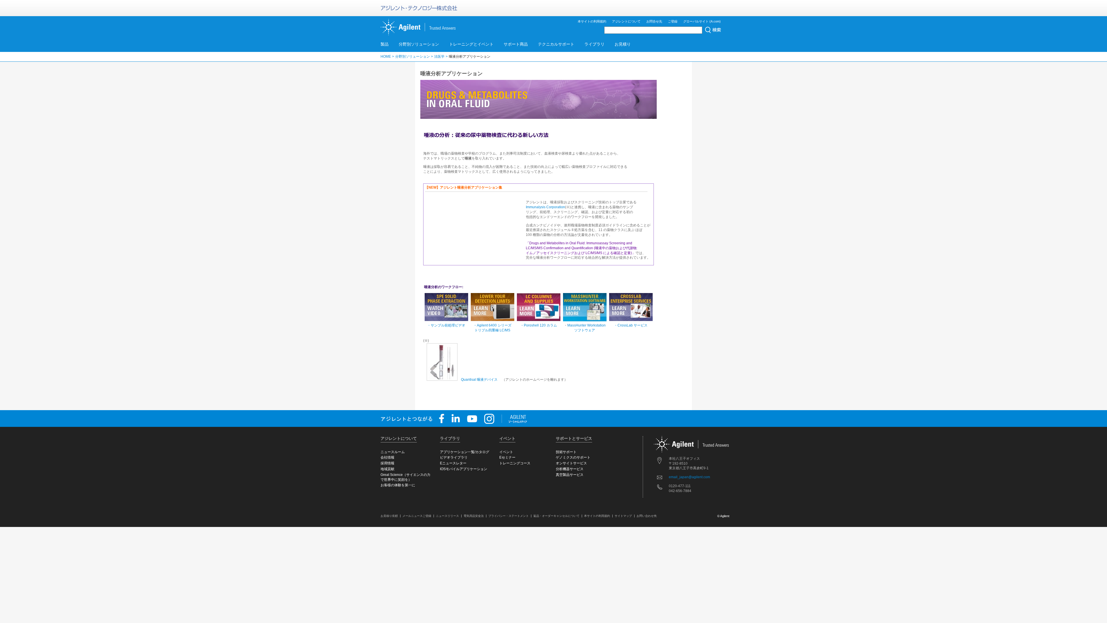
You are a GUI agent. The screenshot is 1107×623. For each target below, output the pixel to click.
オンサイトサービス (571, 463)
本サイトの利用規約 (592, 21)
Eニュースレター (453, 463)
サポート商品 (516, 44)
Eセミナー (507, 457)
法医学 (439, 57)
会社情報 (387, 457)
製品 (385, 44)
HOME (386, 57)
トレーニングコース (514, 463)
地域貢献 (387, 469)
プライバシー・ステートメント (508, 515)
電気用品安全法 (474, 515)
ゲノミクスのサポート (573, 457)
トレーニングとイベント (471, 44)
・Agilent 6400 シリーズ (492, 325)
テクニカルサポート (556, 44)
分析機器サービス (569, 469)
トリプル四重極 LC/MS (492, 330)
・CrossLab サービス (630, 325)
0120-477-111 (680, 486)
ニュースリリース (447, 515)
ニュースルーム (393, 452)
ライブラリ (594, 44)
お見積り (623, 44)
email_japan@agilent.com (689, 477)
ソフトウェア (584, 330)
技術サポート (566, 452)
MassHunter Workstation (586, 325)
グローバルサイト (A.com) (702, 21)
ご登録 (672, 21)
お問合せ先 (654, 21)
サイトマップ (623, 515)
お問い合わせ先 (647, 515)
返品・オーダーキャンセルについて (556, 515)
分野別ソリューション (419, 44)
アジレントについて (626, 21)
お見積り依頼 (389, 515)
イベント (506, 452)
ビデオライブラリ (454, 457)
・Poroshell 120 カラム (538, 325)
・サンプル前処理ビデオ (446, 325)
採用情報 (387, 463)
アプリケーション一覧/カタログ (464, 452)
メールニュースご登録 (416, 515)
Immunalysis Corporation (545, 207)
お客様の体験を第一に (398, 485)
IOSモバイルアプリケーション (463, 469)
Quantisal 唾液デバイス (479, 380)
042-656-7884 (680, 491)
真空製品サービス (569, 475)
